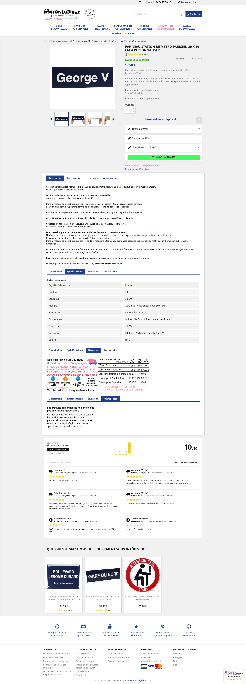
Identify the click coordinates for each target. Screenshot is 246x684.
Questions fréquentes (86, 661)
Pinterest (177, 661)
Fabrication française (53, 657)
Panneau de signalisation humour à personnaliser (142, 598)
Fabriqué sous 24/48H (137, 59)
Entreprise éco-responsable (56, 661)
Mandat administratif (151, 661)
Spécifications (74, 178)
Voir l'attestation (57, 450)
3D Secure (145, 657)
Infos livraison (82, 653)
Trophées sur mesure (118, 661)
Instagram (178, 657)
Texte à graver (138, 128)
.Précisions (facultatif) (142, 147)
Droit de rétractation (85, 657)
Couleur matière (139, 138)
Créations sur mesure (118, 657)
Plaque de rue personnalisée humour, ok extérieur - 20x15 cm (64, 598)
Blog (175, 664)
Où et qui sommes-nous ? (55, 653)
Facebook (177, 653)
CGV (149, 680)
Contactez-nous (83, 671)
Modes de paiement (150, 653)
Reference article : (184, 58)
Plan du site (81, 675)
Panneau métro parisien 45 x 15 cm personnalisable (103, 598)
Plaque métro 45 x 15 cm (137, 169)
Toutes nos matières (118, 653)
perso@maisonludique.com (158, 235)
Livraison (93, 178)
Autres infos (110, 178)
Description (55, 271)
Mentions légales (136, 680)
